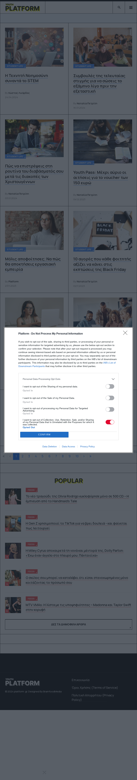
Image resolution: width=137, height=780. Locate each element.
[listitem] (68, 379)
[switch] (110, 386)
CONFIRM (44, 434)
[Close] (126, 334)
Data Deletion (49, 446)
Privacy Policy (87, 446)
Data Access (68, 446)
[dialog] (68, 390)
